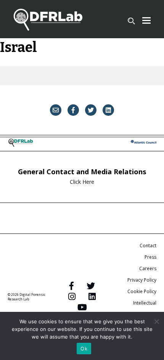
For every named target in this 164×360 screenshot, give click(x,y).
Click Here (82, 181)
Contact (148, 245)
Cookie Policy (141, 291)
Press (150, 257)
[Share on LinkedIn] (108, 110)
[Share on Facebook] (73, 110)
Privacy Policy (141, 280)
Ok (83, 348)
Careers (147, 268)
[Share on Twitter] (90, 110)
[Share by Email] (55, 110)
